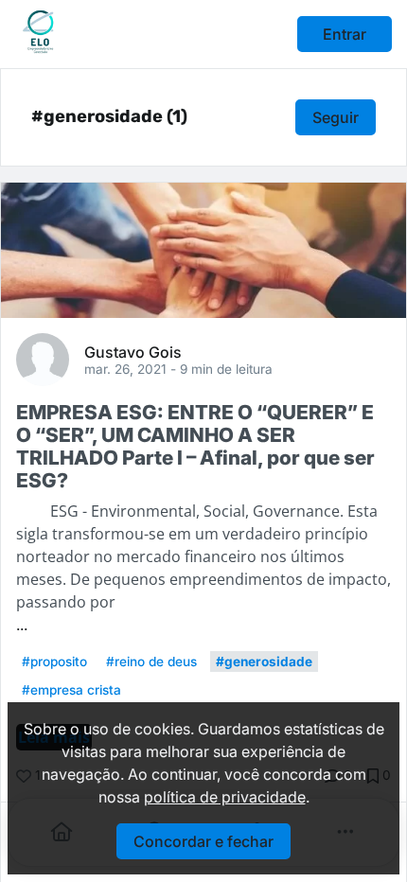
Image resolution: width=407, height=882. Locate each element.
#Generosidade (264, 661)
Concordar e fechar (203, 841)
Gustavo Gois (133, 351)
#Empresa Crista (71, 689)
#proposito (54, 661)
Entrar (344, 34)
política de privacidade (225, 796)
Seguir (335, 117)
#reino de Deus (151, 661)
